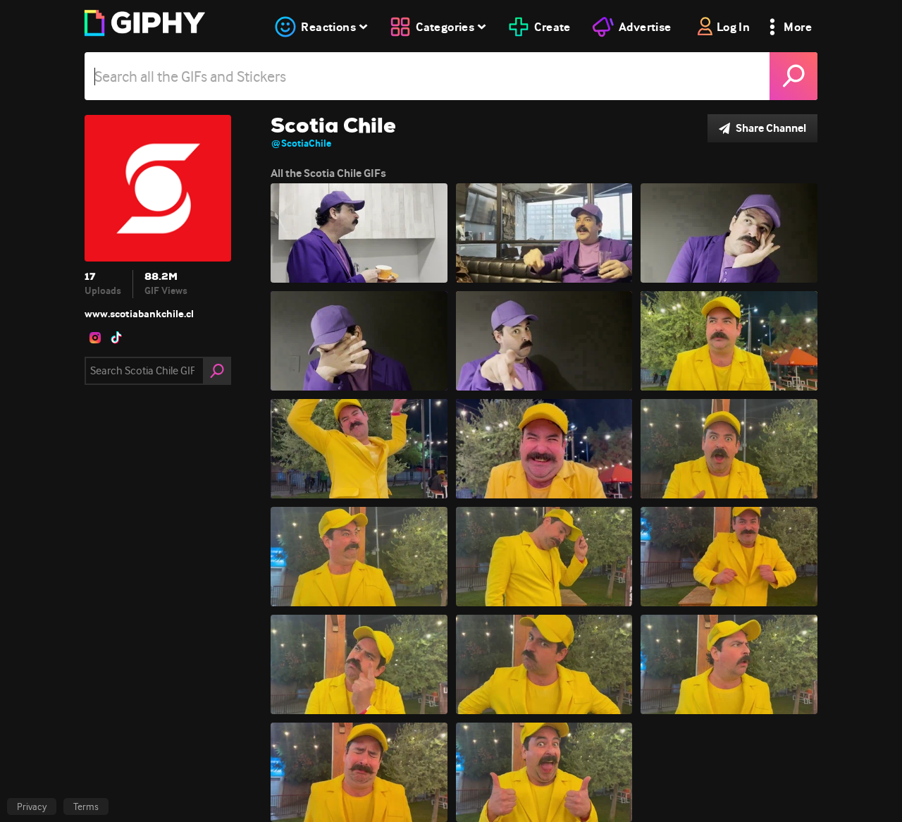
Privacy (32, 806)
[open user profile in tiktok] (116, 337)
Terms (86, 806)
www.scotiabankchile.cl (139, 313)
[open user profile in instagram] (95, 337)
